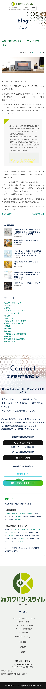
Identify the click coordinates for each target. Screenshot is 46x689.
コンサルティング (11, 313)
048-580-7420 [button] (24, 443)
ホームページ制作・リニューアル (24, 618)
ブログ (23, 652)
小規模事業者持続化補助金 (15, 333)
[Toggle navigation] (34, 8)
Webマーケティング (12, 303)
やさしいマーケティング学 (15, 321)
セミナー (8, 315)
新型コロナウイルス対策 (14, 339)
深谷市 (7, 513)
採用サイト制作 (24, 622)
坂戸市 (11, 535)
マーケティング (37, 52)
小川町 (16, 529)
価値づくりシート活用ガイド (23, 482)
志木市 (20, 541)
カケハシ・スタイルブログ (15, 310)
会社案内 (23, 647)
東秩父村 (25, 529)
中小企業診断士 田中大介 (14, 323)
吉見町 (13, 532)
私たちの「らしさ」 (23, 636)
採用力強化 (9, 336)
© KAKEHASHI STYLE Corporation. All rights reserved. (23, 686)
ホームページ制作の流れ (24, 629)
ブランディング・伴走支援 (24, 625)
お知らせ (8, 308)
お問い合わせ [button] (24, 457)
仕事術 (7, 326)
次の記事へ (37, 214)
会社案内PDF (23, 473)
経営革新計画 (10, 341)
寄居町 (30, 513)
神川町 (18, 516)
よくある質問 (23, 632)
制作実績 (8, 331)
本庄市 (22, 513)
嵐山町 (33, 529)
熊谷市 (15, 513)
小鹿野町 (17, 519)
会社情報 (8, 328)
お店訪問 (8, 305)
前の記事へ (9, 214)
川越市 (21, 538)
